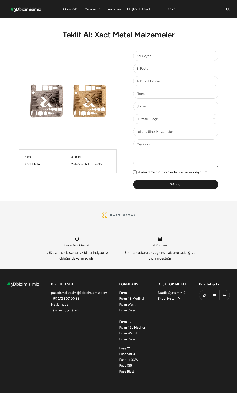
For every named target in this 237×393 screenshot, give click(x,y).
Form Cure (127, 310)
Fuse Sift (125, 365)
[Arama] (228, 9)
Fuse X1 (124, 348)
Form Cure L (128, 339)
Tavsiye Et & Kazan (65, 310)
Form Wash (127, 304)
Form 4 (124, 293)
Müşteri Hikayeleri (140, 9)
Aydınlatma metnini (152, 172)
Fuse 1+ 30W (128, 360)
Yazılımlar (114, 9)
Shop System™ (169, 298)
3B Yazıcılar (70, 9)
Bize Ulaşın (167, 9)
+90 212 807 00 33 (65, 298)
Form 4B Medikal (131, 298)
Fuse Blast (126, 371)
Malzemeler (92, 9)
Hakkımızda (59, 304)
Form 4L (125, 322)
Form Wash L (128, 333)
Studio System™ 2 (171, 293)
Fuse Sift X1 (127, 354)
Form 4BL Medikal (132, 327)
